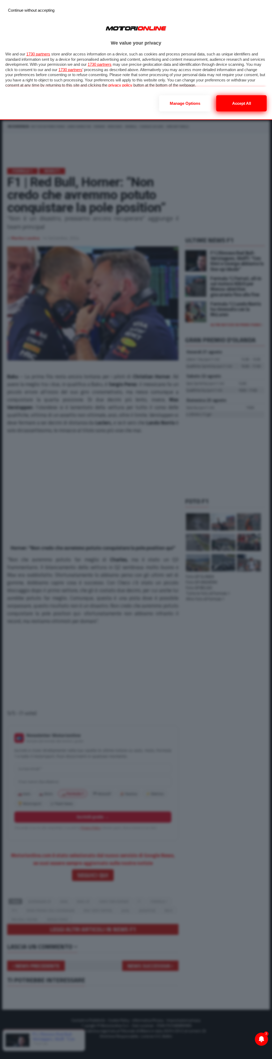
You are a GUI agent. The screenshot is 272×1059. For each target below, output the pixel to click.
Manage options (185, 103)
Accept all (241, 103)
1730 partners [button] (38, 54)
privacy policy (120, 85)
